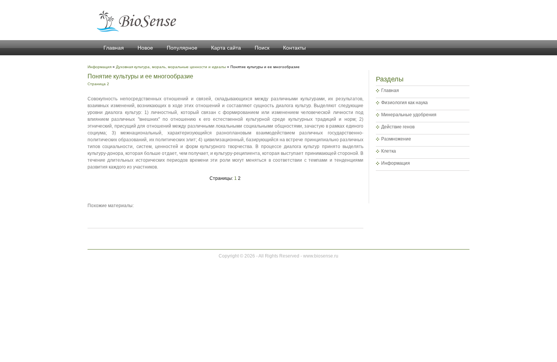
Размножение (396, 139)
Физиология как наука (404, 102)
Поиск (262, 48)
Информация (395, 163)
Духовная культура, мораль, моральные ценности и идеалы (171, 67)
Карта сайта (226, 48)
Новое (145, 48)
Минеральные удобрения (409, 114)
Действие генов (398, 127)
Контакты (294, 48)
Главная (113, 48)
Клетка (388, 151)
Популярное (182, 48)
